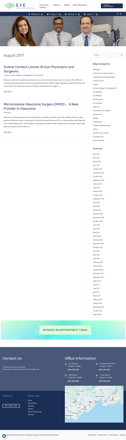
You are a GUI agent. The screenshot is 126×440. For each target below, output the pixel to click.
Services (31, 406)
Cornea (6, 75)
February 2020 (98, 214)
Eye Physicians (98, 99)
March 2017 (97, 296)
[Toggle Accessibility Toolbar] (4, 436)
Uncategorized (98, 137)
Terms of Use (113, 435)
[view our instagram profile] (120, 14)
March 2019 (97, 236)
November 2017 (98, 273)
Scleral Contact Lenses (101, 133)
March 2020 (97, 210)
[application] (49, 5)
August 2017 (97, 281)
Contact (31, 415)
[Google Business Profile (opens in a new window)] (42, 14)
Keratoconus (38, 75)
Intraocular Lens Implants (102, 110)
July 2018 (96, 251)
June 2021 (96, 188)
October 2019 (97, 221)
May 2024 (96, 158)
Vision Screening (98, 140)
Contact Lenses (98, 81)
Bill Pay (30, 409)
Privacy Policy (102, 435)
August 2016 (97, 314)
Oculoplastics (97, 122)
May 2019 (96, 229)
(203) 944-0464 (104, 381)
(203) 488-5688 (73, 381)
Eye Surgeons (97, 103)
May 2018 (96, 255)
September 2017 (98, 277)
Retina (95, 129)
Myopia (95, 118)
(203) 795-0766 (104, 370)
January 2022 (97, 184)
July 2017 (96, 285)
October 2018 (97, 247)
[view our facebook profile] (117, 14)
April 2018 (96, 258)
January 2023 (97, 169)
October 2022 (97, 176)
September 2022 (98, 180)
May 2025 (96, 154)
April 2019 (96, 232)
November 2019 (98, 217)
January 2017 (97, 303)
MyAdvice (55, 435)
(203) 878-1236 (73, 370)
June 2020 (96, 202)
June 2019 (96, 225)
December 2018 (98, 243)
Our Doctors (32, 403)
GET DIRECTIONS (11, 406)
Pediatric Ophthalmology (101, 125)
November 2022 (98, 173)
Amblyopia (96, 69)
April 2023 (96, 165)
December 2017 (98, 270)
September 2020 (98, 199)
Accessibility (92, 435)
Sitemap (122, 435)
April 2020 (96, 206)
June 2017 (96, 288)
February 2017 (98, 299)
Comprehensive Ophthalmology (104, 77)
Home (30, 400)
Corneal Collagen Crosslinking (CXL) (21, 75)
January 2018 (97, 266)
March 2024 (97, 161)
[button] (112, 5)
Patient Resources (35, 412)
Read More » (8, 92)
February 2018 (98, 262)
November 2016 (98, 307)
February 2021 (98, 191)
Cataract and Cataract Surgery (103, 73)
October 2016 (97, 311)
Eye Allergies (97, 92)
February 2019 (98, 240)
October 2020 (97, 195)
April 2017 (96, 292)
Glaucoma (7, 112)
